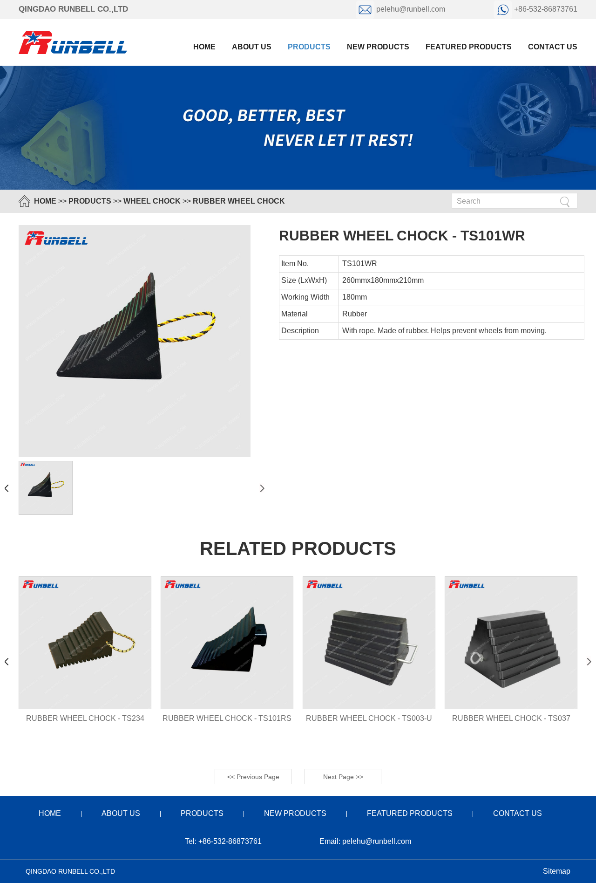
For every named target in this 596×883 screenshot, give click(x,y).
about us (251, 47)
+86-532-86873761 (544, 9)
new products (378, 47)
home (50, 813)
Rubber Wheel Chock (239, 201)
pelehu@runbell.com (410, 9)
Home (204, 47)
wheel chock (152, 201)
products (309, 47)
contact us (552, 47)
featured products (469, 47)
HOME (45, 201)
